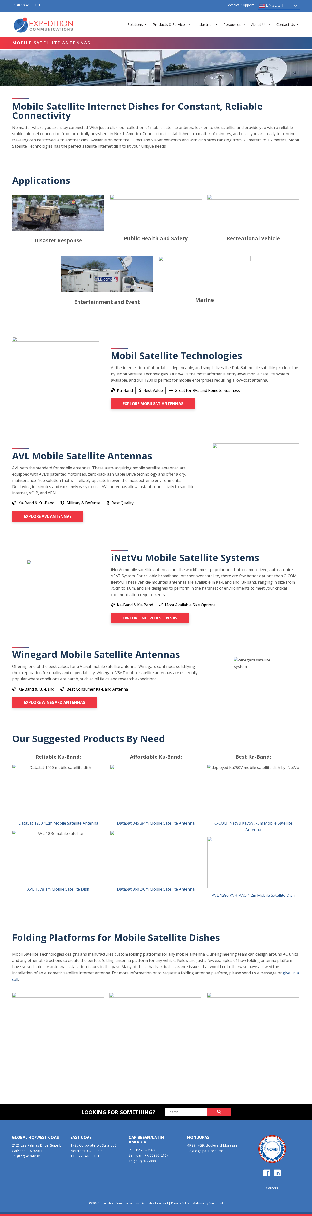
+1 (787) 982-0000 (143, 1161)
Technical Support (240, 5)
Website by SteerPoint (208, 1203)
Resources (232, 24)
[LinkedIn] (277, 1173)
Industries (205, 24)
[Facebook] (266, 1173)
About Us (259, 24)
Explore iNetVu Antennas (150, 618)
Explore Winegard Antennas (54, 702)
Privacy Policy (180, 1203)
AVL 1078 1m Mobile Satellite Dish (58, 889)
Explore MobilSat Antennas (153, 403)
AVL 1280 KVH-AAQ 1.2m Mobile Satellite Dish (253, 895)
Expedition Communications (44, 25)
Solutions (135, 24)
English (274, 5)
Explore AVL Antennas (48, 516)
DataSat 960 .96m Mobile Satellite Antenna (156, 889)
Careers (272, 1188)
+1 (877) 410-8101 (26, 5)
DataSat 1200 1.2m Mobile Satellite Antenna (58, 823)
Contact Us (285, 24)
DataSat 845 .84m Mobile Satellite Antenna (156, 823)
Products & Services (170, 24)
